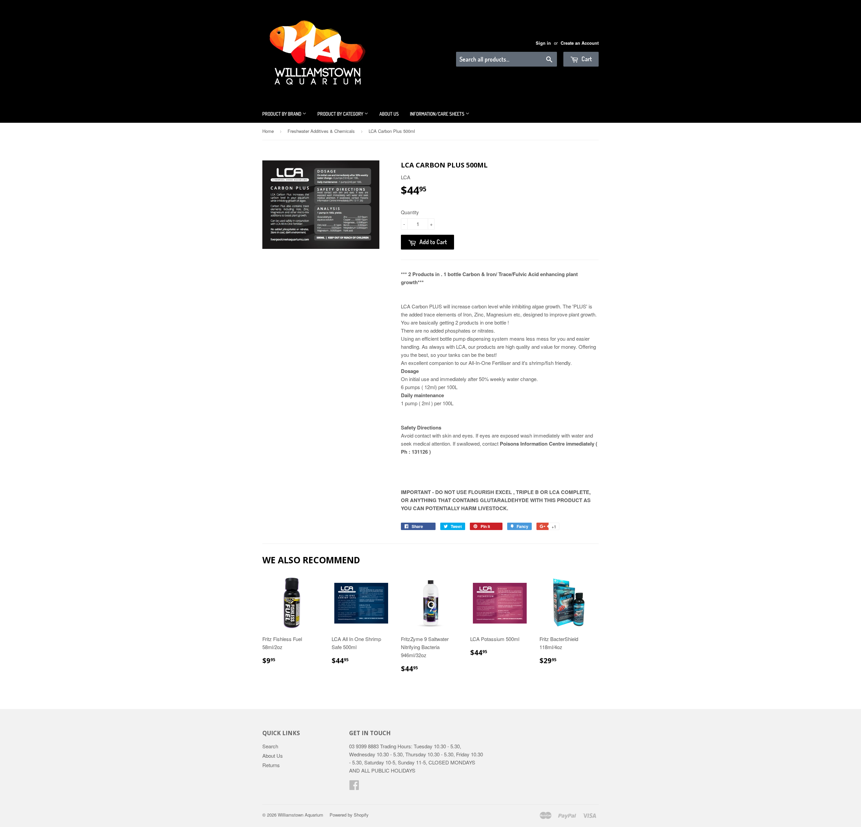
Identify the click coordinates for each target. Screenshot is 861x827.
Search (270, 746)
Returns (271, 764)
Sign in (543, 43)
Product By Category (340, 114)
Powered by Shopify (349, 815)
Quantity (410, 212)
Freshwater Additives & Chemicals (321, 131)
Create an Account (580, 43)
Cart (586, 59)
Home (268, 131)
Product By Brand (282, 114)
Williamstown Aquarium (300, 815)
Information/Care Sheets (437, 114)
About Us (389, 114)
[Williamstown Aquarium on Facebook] (354, 786)
